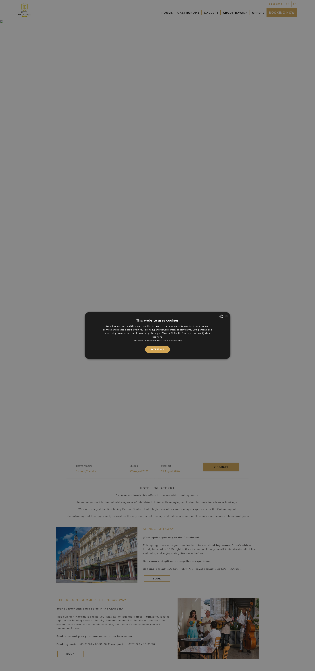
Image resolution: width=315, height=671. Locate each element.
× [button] (226, 316)
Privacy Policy (174, 340)
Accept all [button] (157, 349)
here (159, 336)
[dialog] (157, 335)
